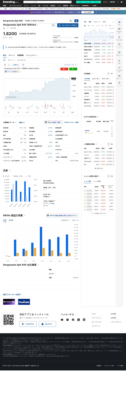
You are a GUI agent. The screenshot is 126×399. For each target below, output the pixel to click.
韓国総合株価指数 (88, 50)
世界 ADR (52, 8)
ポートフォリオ (96, 322)
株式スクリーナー (75, 5)
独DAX (86, 56)
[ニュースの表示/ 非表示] (23, 65)
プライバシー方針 (109, 365)
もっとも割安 (87, 181)
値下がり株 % (106, 78)
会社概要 (113, 314)
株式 (6, 8)
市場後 (46, 8)
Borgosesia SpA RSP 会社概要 (20, 264)
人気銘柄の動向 (89, 144)
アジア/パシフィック (89, 8)
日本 (22, 8)
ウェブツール (96, 326)
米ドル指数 (87, 62)
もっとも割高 (97, 181)
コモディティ (97, 22)
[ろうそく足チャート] (5, 65)
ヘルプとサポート (115, 322)
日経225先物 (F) (88, 46)
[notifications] (118, 2)
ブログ (94, 314)
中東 (81, 8)
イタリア (75, 277)
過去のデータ (11, 60)
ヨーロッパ (75, 8)
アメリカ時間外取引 (37, 8)
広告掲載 (113, 318)
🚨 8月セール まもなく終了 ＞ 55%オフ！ (88, 2)
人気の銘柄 (87, 78)
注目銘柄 (87, 74)
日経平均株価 (87, 43)
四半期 (11, 220)
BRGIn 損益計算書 (13, 215)
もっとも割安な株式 (91, 176)
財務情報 (20, 55)
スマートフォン (96, 318)
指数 (90, 22)
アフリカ (99, 8)
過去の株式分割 (21, 60)
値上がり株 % (96, 78)
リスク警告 (120, 365)
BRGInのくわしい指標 (71, 122)
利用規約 (99, 365)
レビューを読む (112, 131)
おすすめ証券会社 (90, 117)
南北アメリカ (67, 8)
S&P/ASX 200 (88, 59)
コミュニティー (31, 55)
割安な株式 (106, 8)
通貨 (85, 22)
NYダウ (86, 53)
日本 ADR (59, 8)
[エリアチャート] (9, 65)
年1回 (4, 220)
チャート (12, 55)
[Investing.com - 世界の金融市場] (11, 2)
